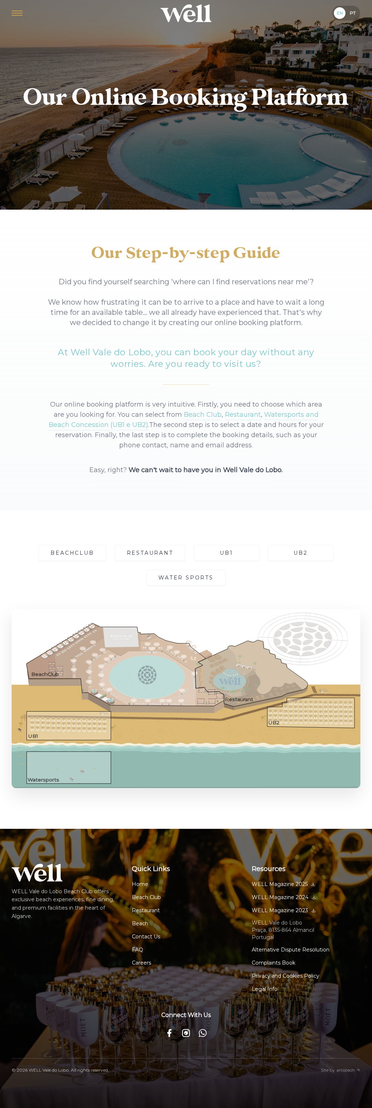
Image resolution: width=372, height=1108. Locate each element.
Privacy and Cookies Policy (285, 976)
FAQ (137, 949)
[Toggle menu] (17, 13)
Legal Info (265, 989)
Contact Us (146, 936)
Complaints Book (273, 962)
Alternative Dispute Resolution (290, 949)
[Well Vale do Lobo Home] (186, 13)
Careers (141, 962)
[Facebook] (169, 1033)
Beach (140, 923)
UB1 (226, 553)
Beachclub (72, 553)
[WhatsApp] (202, 1033)
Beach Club (203, 415)
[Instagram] (186, 1033)
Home (140, 884)
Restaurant (243, 415)
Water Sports (186, 577)
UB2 (300, 553)
